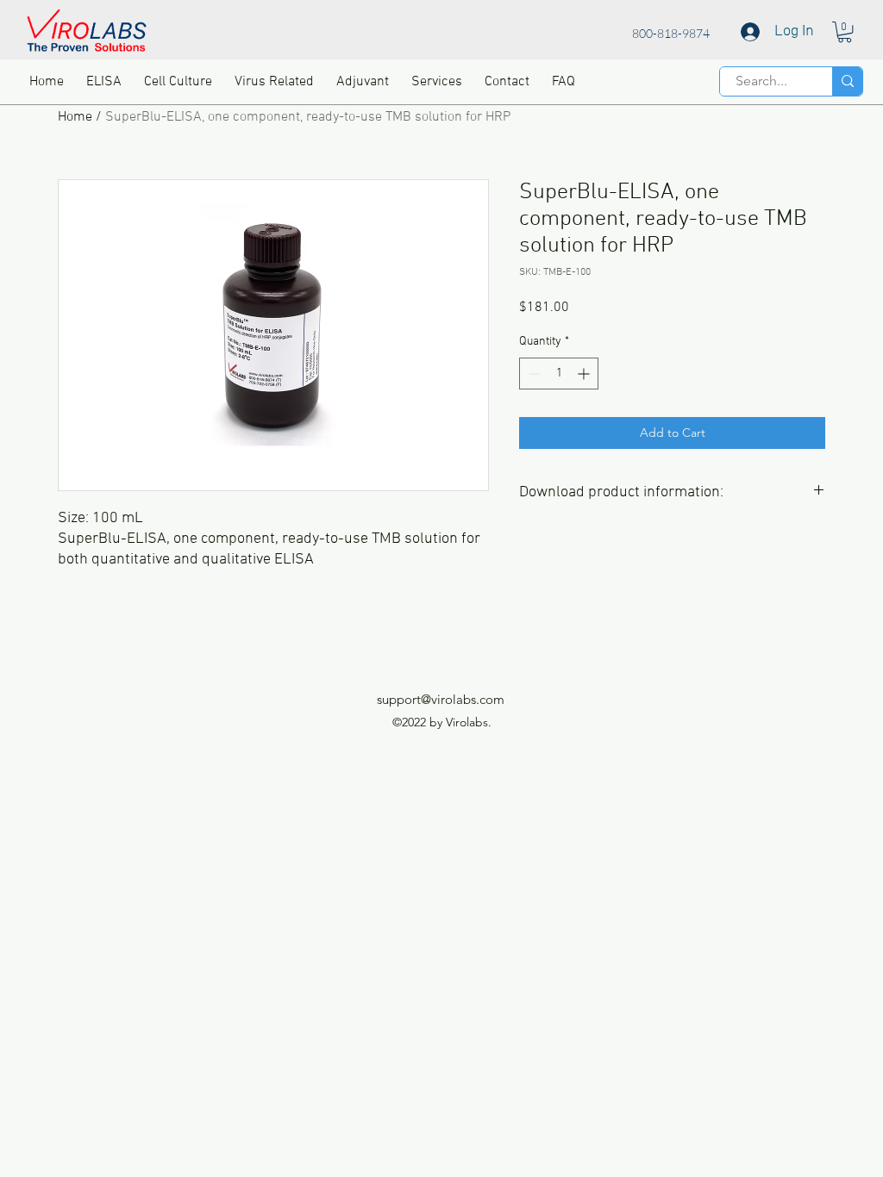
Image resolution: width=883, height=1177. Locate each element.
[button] (844, 32)
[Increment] (585, 373)
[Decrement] (532, 373)
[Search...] (847, 81)
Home (75, 117)
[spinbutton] (558, 373)
